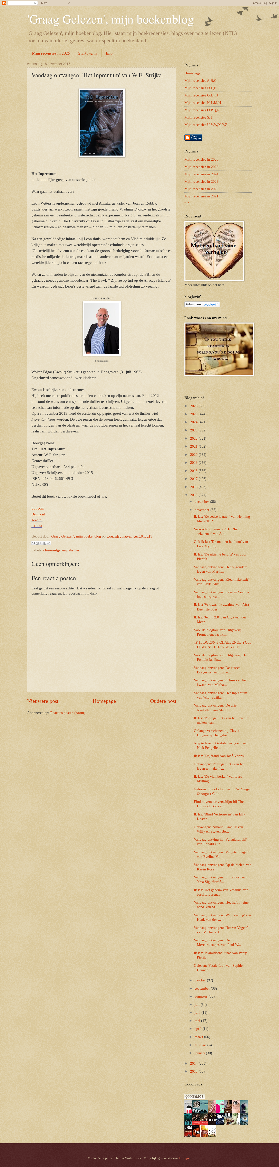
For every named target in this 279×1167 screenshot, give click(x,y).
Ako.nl (36, 520)
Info (109, 53)
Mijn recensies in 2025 (51, 53)
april (198, 1029)
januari (200, 1053)
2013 (194, 1071)
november (202, 510)
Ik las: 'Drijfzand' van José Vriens (219, 756)
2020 (194, 454)
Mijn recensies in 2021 (201, 196)
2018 (194, 471)
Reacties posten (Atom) (67, 713)
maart (199, 1037)
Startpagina (87, 53)
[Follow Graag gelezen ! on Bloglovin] (202, 306)
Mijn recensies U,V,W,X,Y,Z (205, 125)
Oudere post (163, 701)
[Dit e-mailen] (33, 543)
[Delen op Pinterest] (49, 543)
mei (198, 1021)
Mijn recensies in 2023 (201, 181)
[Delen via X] (41, 543)
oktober (201, 980)
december (202, 502)
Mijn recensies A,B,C (200, 80)
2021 (194, 446)
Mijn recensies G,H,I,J (201, 95)
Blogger (185, 1158)
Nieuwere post (42, 701)
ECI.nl (36, 526)
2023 (194, 430)
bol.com (37, 508)
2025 (194, 414)
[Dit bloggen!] (37, 543)
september (203, 988)
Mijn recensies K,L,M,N (202, 103)
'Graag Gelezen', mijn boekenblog (110, 19)
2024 (194, 422)
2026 (194, 406)
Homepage (104, 701)
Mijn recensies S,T (198, 117)
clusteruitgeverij (55, 550)
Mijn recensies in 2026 (201, 159)
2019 (194, 462)
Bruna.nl (38, 514)
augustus (202, 996)
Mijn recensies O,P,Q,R (202, 110)
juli (198, 1004)
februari (201, 1045)
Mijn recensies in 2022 (201, 189)
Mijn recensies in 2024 (201, 174)
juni (198, 1012)
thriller (74, 550)
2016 (194, 487)
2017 (194, 479)
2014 (194, 1063)
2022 (194, 438)
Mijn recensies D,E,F (200, 88)
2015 (194, 495)
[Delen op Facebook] (45, 543)
